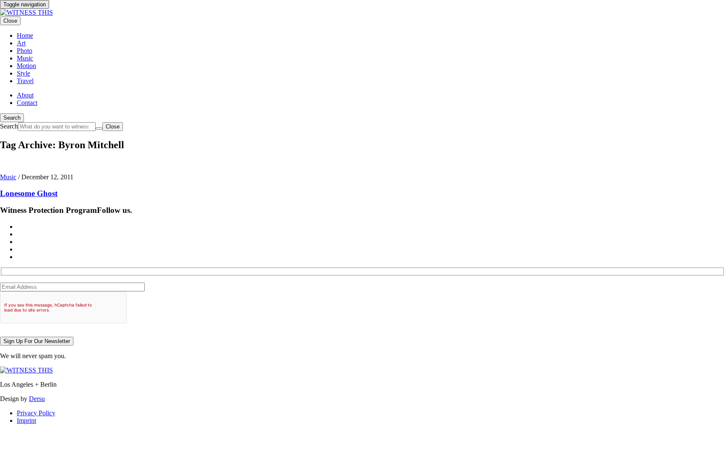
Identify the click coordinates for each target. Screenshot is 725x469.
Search (12, 118)
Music (8, 177)
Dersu (37, 398)
